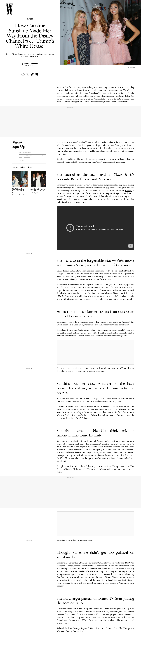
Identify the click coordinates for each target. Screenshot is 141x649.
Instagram (61, 565)
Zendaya (128, 190)
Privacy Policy (27, 157)
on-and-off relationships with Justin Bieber (112, 96)
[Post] (27, 74)
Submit (21, 160)
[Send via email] (36, 74)
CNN (88, 401)
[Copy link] (32, 74)
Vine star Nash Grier (87, 290)
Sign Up (18, 144)
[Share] (23, 74)
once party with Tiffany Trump (121, 368)
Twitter (117, 563)
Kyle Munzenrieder (31, 63)
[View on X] (95, 352)
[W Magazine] (9, 9)
